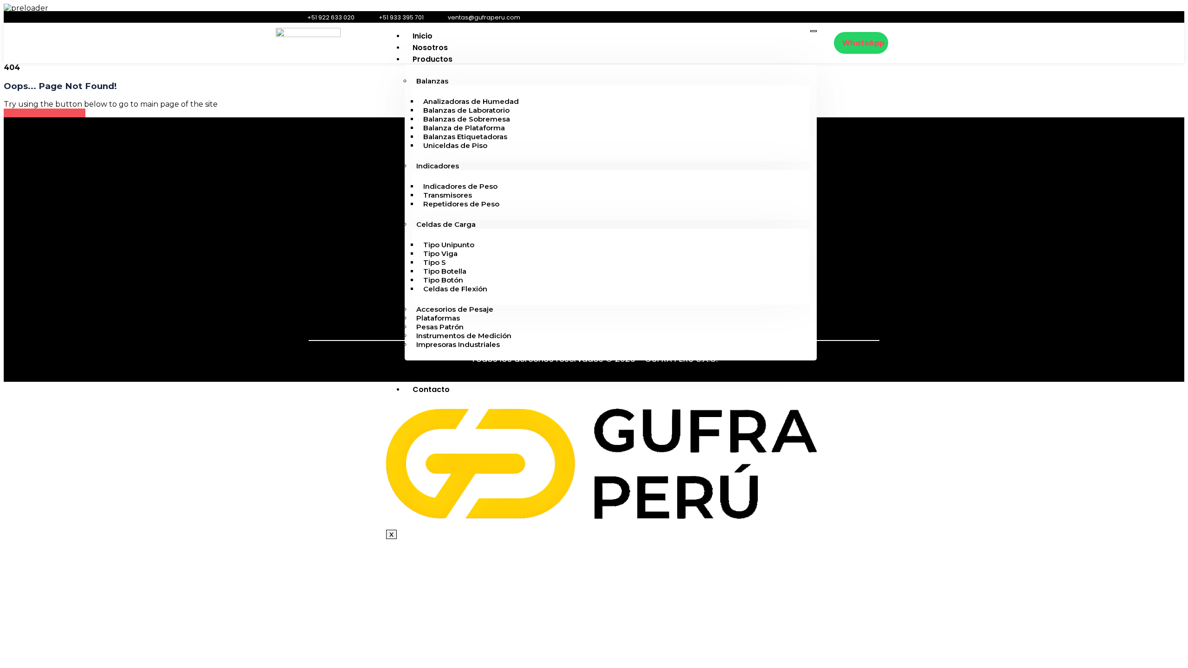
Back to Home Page (47, 113)
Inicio (423, 36)
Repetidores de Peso (461, 203)
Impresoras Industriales (458, 344)
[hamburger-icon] (813, 31)
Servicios (430, 366)
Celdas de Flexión (455, 288)
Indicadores (437, 165)
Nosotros (430, 47)
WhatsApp (863, 43)
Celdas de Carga (446, 224)
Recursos (430, 378)
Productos (432, 59)
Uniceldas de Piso (455, 145)
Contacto (431, 389)
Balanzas (432, 81)
